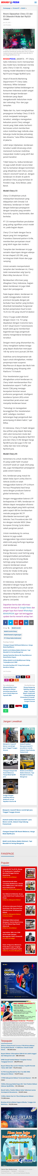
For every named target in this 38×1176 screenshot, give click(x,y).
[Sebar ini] (5, 706)
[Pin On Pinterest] (21, 622)
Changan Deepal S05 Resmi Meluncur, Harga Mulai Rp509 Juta (10, 774)
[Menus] (35, 2)
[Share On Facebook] (5, 622)
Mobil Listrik (16, 628)
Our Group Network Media (21, 1173)
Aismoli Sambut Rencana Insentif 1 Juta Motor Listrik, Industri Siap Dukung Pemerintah (27, 748)
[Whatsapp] (5, 710)
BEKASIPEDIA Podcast (25, 1169)
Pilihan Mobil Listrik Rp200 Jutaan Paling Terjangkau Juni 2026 (16, 661)
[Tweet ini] (11, 706)
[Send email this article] (31, 622)
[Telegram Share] (25, 706)
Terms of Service (6, 1173)
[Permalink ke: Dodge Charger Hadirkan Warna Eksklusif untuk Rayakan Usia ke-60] (10, 786)
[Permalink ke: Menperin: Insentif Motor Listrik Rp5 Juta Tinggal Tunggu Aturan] (10, 735)
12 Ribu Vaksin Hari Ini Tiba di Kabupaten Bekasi (17, 1096)
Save (19, 706)
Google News (25, 607)
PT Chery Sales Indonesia (12, 638)
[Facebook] (18, 677)
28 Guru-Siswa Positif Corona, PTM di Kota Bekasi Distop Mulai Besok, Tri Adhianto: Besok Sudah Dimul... (17, 1047)
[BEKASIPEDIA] (10, 2)
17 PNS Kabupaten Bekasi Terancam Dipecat (16, 1078)
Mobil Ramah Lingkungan (12, 635)
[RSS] (16, 680)
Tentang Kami (5, 1171)
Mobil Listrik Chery (10, 631)
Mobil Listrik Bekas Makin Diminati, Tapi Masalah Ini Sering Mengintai (16, 651)
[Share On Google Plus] (15, 622)
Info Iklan (21, 1171)
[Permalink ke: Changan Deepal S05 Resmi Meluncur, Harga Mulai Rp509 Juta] (10, 762)
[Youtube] (11, 680)
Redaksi (14, 1171)
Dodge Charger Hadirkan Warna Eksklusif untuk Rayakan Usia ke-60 (9, 798)
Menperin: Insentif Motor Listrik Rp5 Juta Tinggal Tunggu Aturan (10, 747)
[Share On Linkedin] (26, 622)
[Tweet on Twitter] (10, 622)
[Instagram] (6, 680)
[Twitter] (23, 677)
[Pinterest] (28, 677)
